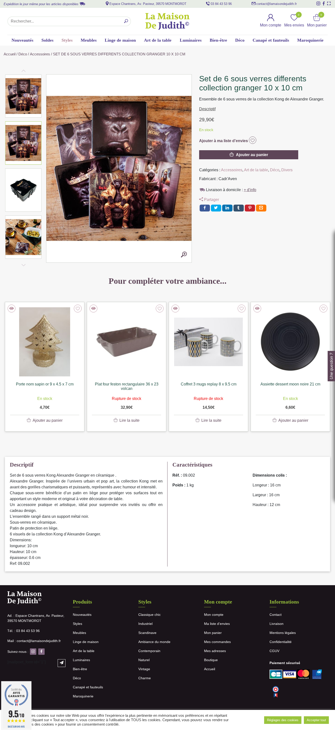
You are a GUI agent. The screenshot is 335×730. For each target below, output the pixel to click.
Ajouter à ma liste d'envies (224, 141)
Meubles (89, 40)
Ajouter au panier (252, 155)
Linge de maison (120, 40)
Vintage (144, 669)
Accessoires (40, 54)
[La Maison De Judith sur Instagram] (318, 3)
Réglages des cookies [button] (282, 720)
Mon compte (213, 615)
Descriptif (207, 109)
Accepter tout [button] (316, 720)
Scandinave (147, 633)
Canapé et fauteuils (271, 40)
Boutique (211, 660)
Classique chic (149, 615)
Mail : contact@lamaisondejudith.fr (34, 641)
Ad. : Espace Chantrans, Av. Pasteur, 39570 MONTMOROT (35, 618)
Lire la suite (129, 420)
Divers (287, 170)
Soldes (47, 40)
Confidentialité (281, 642)
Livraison (276, 624)
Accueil (9, 54)
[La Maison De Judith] (167, 21)
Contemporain (149, 651)
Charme (144, 678)
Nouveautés (22, 40)
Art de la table (157, 40)
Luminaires (191, 40)
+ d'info (250, 190)
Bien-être (218, 40)
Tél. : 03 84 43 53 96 (23, 631)
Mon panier (213, 633)
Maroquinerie (310, 40)
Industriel (145, 624)
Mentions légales (283, 633)
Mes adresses (215, 651)
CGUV (274, 651)
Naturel (144, 660)
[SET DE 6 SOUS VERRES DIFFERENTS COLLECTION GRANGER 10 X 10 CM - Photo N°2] (184, 255)
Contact (276, 615)
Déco (240, 40)
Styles (67, 40)
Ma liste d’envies (217, 624)
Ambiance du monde (154, 642)
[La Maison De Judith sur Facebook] (323, 3)
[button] (23, 96)
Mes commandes (217, 642)
